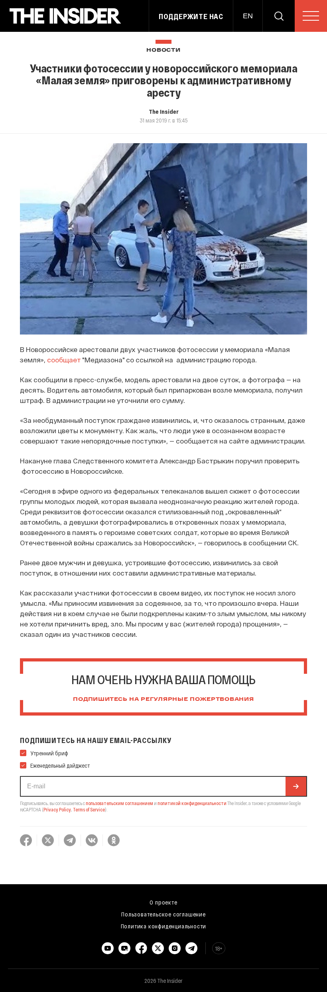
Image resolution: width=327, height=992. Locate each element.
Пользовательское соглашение (163, 914)
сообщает (64, 360)
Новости (163, 50)
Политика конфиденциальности (164, 926)
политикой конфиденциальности (192, 803)
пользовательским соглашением (119, 803)
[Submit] (296, 786)
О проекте (163, 902)
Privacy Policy (57, 809)
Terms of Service (89, 809)
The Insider (164, 111)
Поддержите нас (191, 16)
